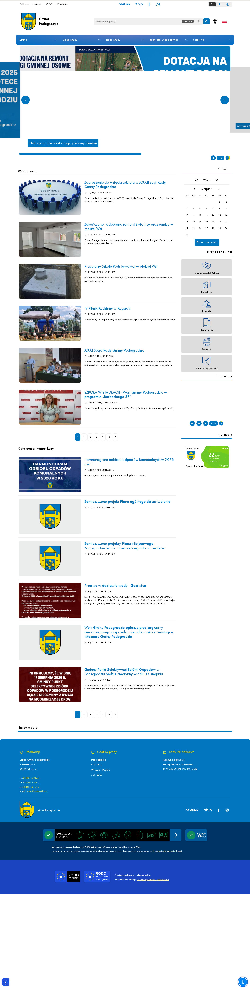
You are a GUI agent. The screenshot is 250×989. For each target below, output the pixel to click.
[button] (124, 4)
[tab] (212, 4)
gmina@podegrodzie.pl (36, 791)
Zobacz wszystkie (207, 242)
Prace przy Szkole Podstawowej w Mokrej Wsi (120, 266)
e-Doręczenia (61, 4)
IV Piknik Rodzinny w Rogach (107, 308)
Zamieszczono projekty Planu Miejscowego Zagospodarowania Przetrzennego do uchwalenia (124, 546)
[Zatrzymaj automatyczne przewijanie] (213, 157)
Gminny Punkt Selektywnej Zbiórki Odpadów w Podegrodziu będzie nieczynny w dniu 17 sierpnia (123, 672)
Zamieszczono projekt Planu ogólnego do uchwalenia (127, 501)
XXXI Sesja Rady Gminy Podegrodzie (114, 350)
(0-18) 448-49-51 (31, 786)
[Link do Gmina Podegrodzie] (27, 809)
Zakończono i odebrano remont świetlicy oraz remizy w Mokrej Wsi (128, 226)
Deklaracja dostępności (31, 4)
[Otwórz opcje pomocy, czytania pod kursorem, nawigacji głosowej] (242, 981)
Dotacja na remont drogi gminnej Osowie (63, 143)
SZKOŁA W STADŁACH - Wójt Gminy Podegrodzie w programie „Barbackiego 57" (125, 394)
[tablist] (220, 4)
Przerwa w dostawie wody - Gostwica (115, 585)
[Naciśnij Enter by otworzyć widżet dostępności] (215, 21)
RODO (49, 4)
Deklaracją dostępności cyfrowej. (167, 851)
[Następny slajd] (224, 100)
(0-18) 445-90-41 (31, 782)
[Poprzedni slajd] (25, 100)
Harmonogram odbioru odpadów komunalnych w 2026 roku (129, 462)
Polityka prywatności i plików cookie (153, 879)
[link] (50, 197)
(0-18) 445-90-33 (31, 778)
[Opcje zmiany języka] (224, 21)
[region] (206, 211)
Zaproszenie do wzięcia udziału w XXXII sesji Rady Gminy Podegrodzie (125, 184)
